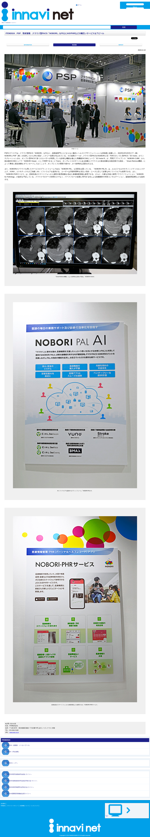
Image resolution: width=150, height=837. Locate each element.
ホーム (80, 5)
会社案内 (3, 803)
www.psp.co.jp (14, 732)
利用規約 (3, 805)
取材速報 (74, 44)
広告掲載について (24, 805)
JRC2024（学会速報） (12, 751)
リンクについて (34, 805)
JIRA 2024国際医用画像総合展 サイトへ (18, 793)
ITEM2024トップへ (11, 763)
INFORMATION (28, 44)
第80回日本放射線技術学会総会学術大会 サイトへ (21, 781)
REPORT (121, 44)
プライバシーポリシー (12, 805)
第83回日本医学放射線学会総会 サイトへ (18, 774)
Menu (135, 7)
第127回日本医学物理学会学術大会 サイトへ (19, 787)
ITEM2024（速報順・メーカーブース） (18, 745)
